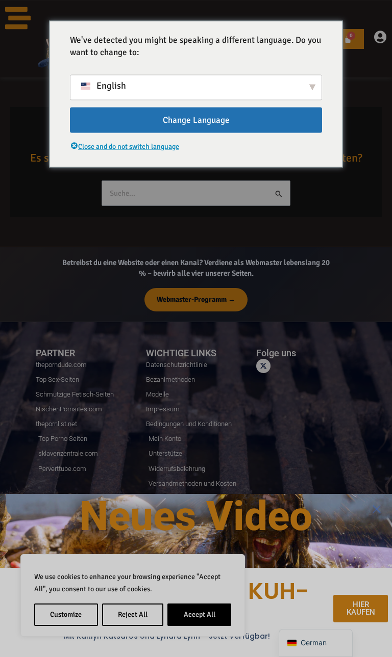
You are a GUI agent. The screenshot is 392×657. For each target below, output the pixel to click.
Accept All (199, 614)
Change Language (196, 119)
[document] (196, 328)
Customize (66, 614)
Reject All (133, 614)
